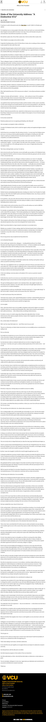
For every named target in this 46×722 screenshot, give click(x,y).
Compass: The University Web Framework (12, 705)
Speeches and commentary (8, 9)
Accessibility (5, 701)
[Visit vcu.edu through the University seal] (23, 678)
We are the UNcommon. (23, 719)
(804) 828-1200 (7, 694)
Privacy (4, 700)
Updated (4, 707)
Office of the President (23, 5)
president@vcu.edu (8, 696)
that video (23, 25)
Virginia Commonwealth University (12, 681)
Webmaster (5, 703)
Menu (1, 2)
